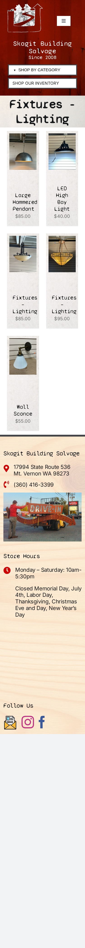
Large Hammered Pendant (25, 202)
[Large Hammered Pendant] (22, 137)
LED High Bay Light (62, 198)
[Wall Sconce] (22, 342)
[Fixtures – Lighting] (22, 239)
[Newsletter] (10, 722)
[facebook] (42, 722)
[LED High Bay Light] (62, 137)
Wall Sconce (23, 410)
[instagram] (28, 722)
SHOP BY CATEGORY (36, 70)
